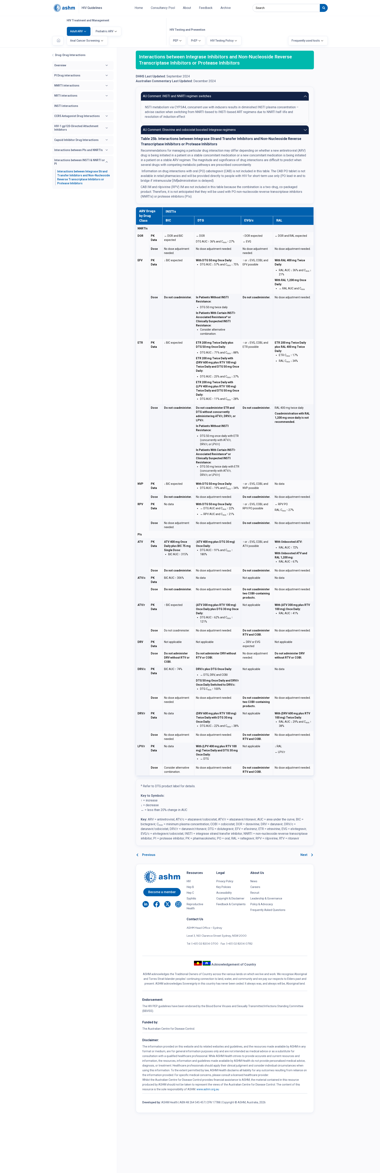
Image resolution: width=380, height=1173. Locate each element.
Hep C (190, 892)
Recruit (254, 892)
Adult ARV (76, 31)
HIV (189, 881)
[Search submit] (324, 8)
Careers (255, 887)
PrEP (194, 40)
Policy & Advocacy (261, 904)
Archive (225, 8)
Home (139, 8)
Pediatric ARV (104, 31)
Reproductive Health (195, 906)
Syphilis (191, 898)
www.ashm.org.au (208, 1089)
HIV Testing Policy (222, 40)
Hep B (190, 887)
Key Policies (223, 887)
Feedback (206, 8)
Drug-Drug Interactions (70, 55)
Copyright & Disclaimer (230, 898)
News (253, 881)
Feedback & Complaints (231, 904)
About (187, 8)
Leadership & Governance (266, 898)
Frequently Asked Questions (267, 910)
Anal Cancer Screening (85, 40)
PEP (175, 40)
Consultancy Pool (163, 8)
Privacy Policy (224, 881)
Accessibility (224, 892)
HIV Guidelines (92, 8)
